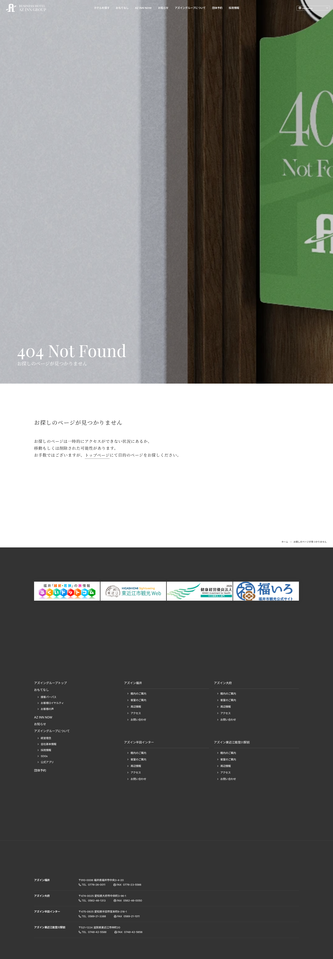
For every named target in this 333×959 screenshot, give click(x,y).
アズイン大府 (42, 895)
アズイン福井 (42, 880)
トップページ (97, 455)
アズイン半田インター (47, 911)
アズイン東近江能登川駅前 (49, 927)
